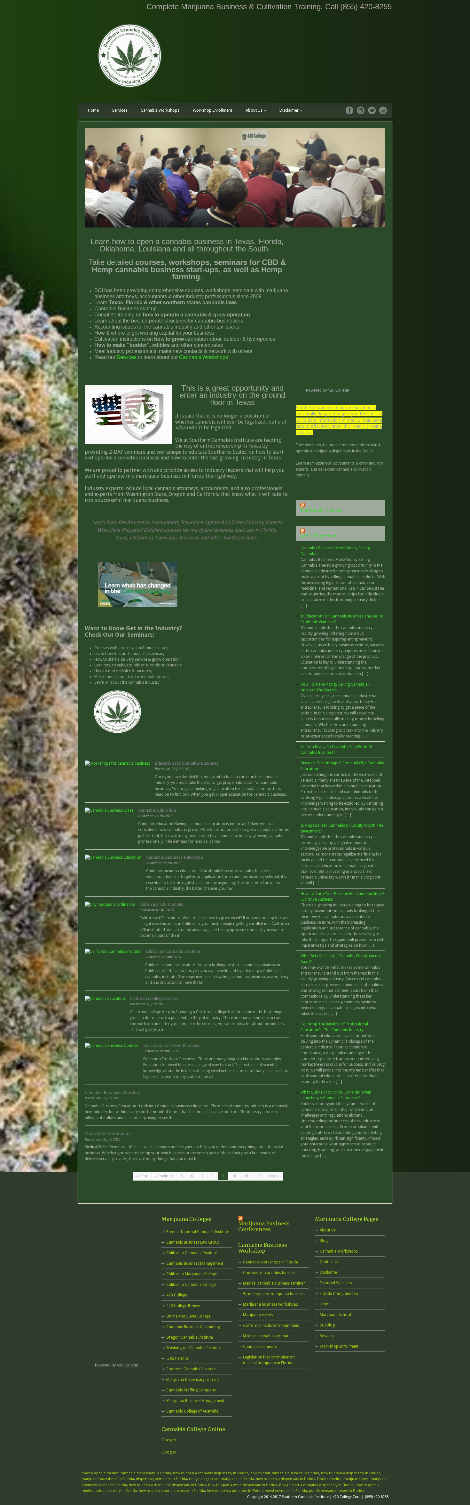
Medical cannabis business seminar (274, 1283)
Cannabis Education (157, 810)
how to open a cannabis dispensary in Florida (210, 1473)
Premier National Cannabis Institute (197, 1232)
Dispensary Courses (321, 510)
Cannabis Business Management (194, 1263)
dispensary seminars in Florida (161, 1479)
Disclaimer (290, 110)
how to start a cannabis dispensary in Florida (316, 1485)
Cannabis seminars (260, 1346)
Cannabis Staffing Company (191, 1390)
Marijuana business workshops (270, 1304)
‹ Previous (164, 1176)
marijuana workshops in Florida (108, 1479)
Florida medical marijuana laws (343, 1479)
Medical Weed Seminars (108, 1133)
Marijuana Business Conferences (264, 1226)
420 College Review (183, 1305)
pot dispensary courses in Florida (336, 1491)
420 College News (318, 535)
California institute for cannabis (271, 1325)
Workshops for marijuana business (274, 1294)
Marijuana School (335, 1314)
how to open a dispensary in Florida (350, 1473)
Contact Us (329, 1262)
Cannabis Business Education (174, 857)
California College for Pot (154, 998)
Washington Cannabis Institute (193, 1348)
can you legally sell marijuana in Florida (221, 1479)
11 (246, 1176)
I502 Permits (177, 1358)
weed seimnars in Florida (286, 1491)
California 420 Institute (161, 904)
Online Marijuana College (188, 1316)
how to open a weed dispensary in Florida (242, 1485)
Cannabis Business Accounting (193, 1327)
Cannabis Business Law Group (193, 1242)
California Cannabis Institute (172, 951)
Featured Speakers (336, 1283)
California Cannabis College (190, 1284)
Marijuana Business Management (195, 1400)
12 (259, 1176)
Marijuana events (258, 1315)
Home (93, 110)
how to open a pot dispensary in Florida (172, 1491)
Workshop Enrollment (212, 110)
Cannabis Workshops (160, 110)
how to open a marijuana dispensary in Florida (167, 1485)
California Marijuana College (191, 1274)
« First (142, 1176)
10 (234, 1176)
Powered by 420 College (327, 390)
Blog (324, 1240)
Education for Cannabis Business (187, 763)
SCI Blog (327, 1325)
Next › (274, 1176)
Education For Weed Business (171, 1045)
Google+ (169, 1440)
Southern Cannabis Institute (190, 1369)
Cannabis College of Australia (192, 1411)
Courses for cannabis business (270, 1272)
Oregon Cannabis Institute (189, 1337)
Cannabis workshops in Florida (270, 1262)
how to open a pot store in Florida (235, 1491)
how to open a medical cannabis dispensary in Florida (126, 1473)
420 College (176, 1295)
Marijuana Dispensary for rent (192, 1379)
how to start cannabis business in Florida (284, 1473)
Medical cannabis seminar (266, 1336)
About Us (256, 110)
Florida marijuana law (339, 1293)
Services (119, 110)
